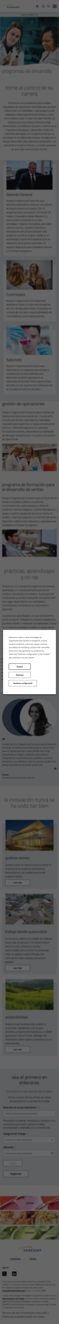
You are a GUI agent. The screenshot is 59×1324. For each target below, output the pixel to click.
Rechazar (20, 674)
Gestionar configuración (23, 683)
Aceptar (20, 666)
